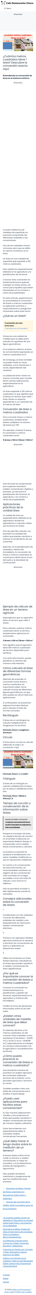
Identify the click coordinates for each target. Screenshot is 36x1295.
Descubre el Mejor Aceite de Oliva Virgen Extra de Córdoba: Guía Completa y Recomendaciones (18, 1233)
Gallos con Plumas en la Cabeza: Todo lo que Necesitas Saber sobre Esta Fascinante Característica (18, 1262)
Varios (6, 1282)
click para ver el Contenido (16, 328)
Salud (5, 1278)
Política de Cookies (23, 1292)
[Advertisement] (18, 23)
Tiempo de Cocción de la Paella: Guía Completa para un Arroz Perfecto (18, 1205)
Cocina (6, 1275)
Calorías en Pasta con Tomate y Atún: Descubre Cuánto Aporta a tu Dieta (18, 1252)
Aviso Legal (9, 1292)
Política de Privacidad (21, 1289)
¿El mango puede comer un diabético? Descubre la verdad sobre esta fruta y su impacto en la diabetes (18, 1221)
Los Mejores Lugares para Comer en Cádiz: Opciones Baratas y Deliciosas (16, 1243)
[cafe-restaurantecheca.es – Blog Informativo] (17, 3)
